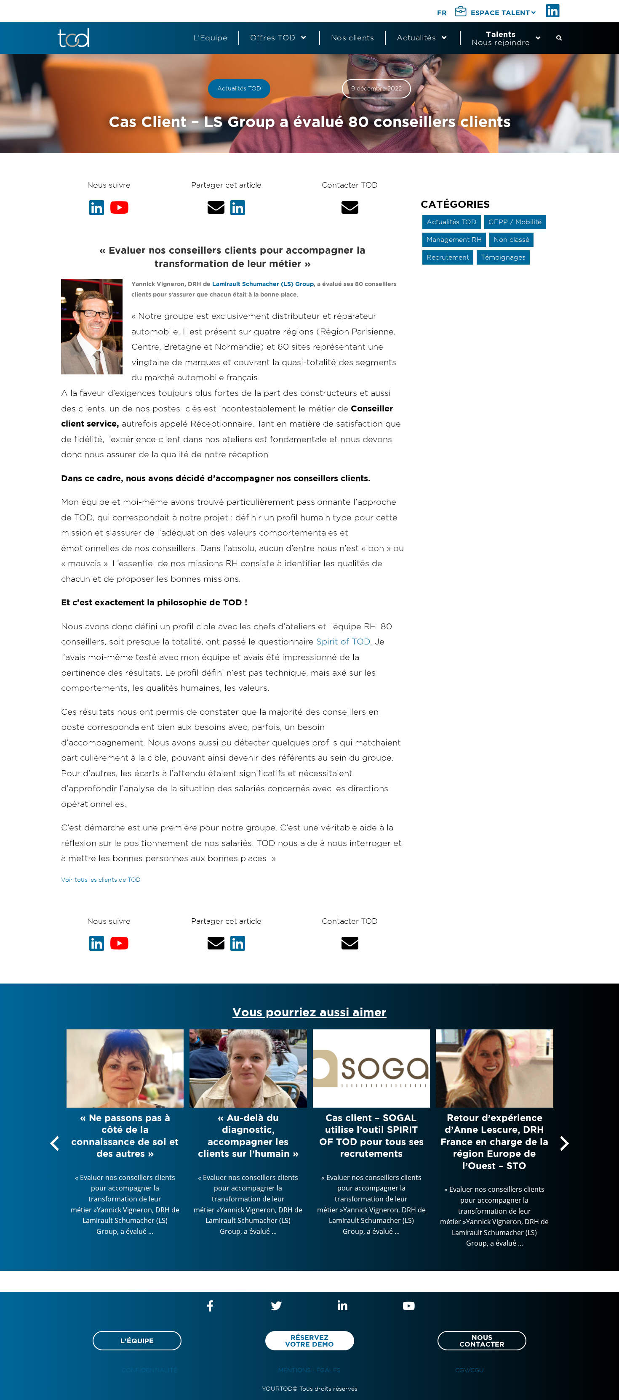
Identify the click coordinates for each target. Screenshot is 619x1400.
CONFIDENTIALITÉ (149, 1370)
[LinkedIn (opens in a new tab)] (554, 11)
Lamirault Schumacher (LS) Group (263, 284)
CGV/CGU (469, 1370)
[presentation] (54, 1143)
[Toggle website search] (559, 37)
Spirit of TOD (343, 641)
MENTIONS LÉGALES (309, 1370)
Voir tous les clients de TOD (101, 879)
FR (442, 12)
